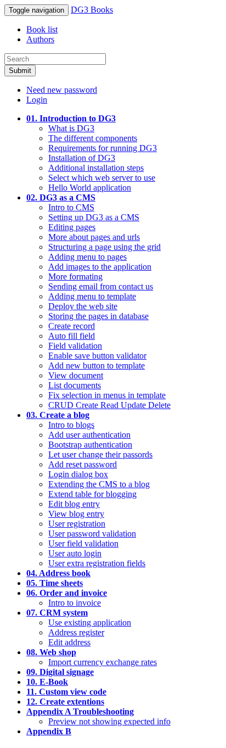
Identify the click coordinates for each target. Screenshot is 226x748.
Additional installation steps (96, 167)
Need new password (61, 89)
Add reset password (82, 464)
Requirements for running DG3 (102, 148)
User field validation (83, 543)
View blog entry (76, 513)
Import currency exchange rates (102, 662)
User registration (76, 523)
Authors (40, 39)
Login (36, 99)
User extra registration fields (96, 563)
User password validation (92, 533)
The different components (92, 138)
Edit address (69, 642)
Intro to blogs (71, 424)
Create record (71, 326)
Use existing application (89, 622)
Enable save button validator (97, 355)
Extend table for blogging (92, 494)
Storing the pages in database (98, 316)
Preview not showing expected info (109, 721)
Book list (42, 29)
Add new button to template (96, 365)
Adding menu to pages (87, 256)
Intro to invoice (74, 602)
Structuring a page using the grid (104, 247)
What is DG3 (71, 128)
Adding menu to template (92, 296)
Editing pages (71, 227)
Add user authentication (89, 434)
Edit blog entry (74, 504)
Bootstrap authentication (90, 444)
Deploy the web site (82, 306)
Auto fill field (71, 335)
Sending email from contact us (100, 286)
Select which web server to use (101, 177)
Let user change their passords (100, 454)
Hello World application (89, 187)
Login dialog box (78, 474)
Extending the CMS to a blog (99, 484)
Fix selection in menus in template (107, 395)
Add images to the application (99, 266)
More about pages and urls (94, 237)
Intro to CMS (71, 207)
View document (75, 375)
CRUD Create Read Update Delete (109, 405)
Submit (20, 70)
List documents (74, 385)
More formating (75, 276)
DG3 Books (92, 9)
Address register (76, 632)
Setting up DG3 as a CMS (93, 217)
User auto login (74, 553)
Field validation (75, 345)
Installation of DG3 (81, 158)
